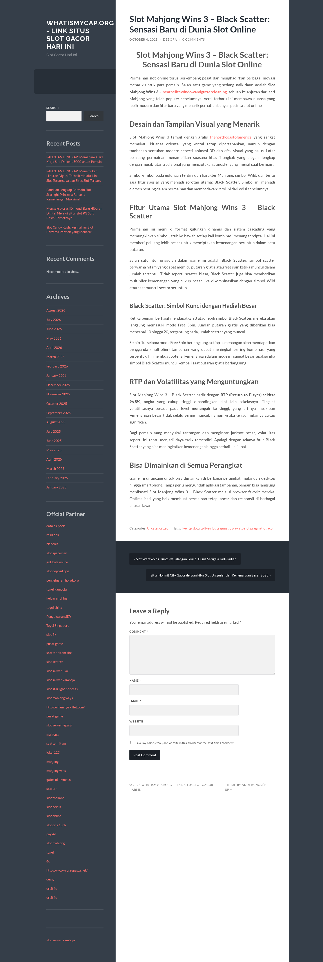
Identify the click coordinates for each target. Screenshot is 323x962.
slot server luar (57, 671)
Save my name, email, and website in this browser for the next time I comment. (185, 743)
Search (52, 108)
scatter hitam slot (59, 653)
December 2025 (58, 385)
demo (50, 879)
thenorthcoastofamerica (231, 137)
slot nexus (53, 807)
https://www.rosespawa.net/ (67, 870)
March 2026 (55, 357)
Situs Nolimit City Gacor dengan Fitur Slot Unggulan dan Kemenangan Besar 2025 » (211, 575)
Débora (170, 39)
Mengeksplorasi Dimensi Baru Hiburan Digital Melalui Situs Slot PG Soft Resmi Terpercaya (74, 213)
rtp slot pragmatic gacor (256, 528)
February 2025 (57, 478)
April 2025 (54, 459)
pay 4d (51, 834)
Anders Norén (254, 785)
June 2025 (54, 441)
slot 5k (51, 634)
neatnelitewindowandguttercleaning (195, 91)
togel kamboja (56, 589)
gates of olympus (58, 780)
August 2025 (55, 422)
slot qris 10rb (56, 825)
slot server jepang (59, 725)
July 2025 (53, 431)
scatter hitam (56, 743)
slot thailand (55, 798)
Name (135, 680)
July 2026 (53, 320)
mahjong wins (56, 771)
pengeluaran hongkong (62, 580)
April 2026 (54, 347)
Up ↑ (228, 789)
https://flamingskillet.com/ (65, 707)
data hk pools (55, 526)
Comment (138, 631)
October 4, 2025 (143, 39)
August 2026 (55, 310)
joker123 (53, 752)
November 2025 (58, 394)
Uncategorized (157, 528)
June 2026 (54, 329)
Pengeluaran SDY (58, 616)
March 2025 (55, 468)
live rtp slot (189, 528)
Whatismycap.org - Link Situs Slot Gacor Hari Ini (80, 34)
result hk (52, 535)
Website (136, 721)
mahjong (52, 734)
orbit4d (51, 888)
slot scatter (54, 662)
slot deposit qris (57, 571)
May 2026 (54, 338)
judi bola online (57, 562)
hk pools (52, 544)
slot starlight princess (62, 689)
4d (48, 861)
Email (135, 701)
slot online (53, 816)
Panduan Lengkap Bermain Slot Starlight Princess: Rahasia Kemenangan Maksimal (68, 194)
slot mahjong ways (59, 698)
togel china (54, 607)
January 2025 (56, 487)
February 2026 (57, 366)
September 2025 (58, 413)
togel (50, 852)
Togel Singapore (57, 625)
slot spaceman (56, 553)
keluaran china (56, 598)
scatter (51, 789)
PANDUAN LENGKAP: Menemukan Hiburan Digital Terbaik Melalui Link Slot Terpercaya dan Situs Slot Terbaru (73, 175)
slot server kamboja (60, 680)
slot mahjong (55, 843)
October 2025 (56, 403)
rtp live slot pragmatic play (218, 528)
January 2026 (56, 375)
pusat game (54, 644)
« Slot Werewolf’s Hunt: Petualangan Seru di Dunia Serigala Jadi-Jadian (185, 559)
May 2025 (54, 450)
